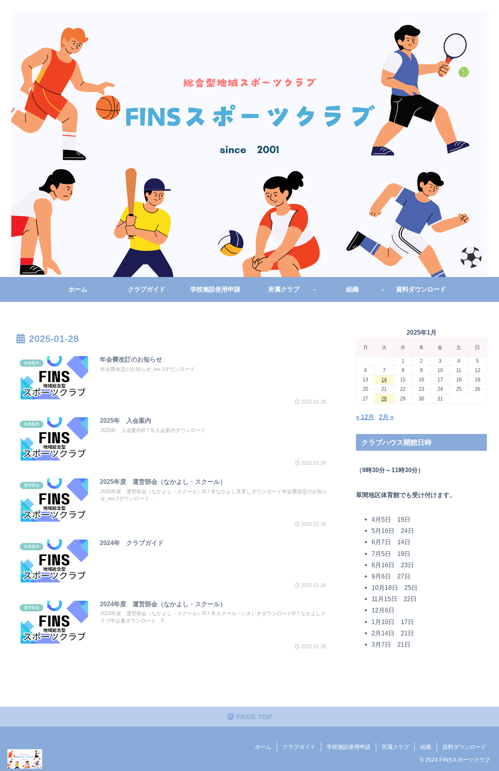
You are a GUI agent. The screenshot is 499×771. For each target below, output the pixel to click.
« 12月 (365, 416)
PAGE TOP (253, 717)
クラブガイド (299, 747)
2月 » (386, 416)
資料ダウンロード (464, 747)
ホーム (263, 747)
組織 (425, 747)
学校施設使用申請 (348, 747)
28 (384, 399)
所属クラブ (395, 747)
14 (384, 380)
